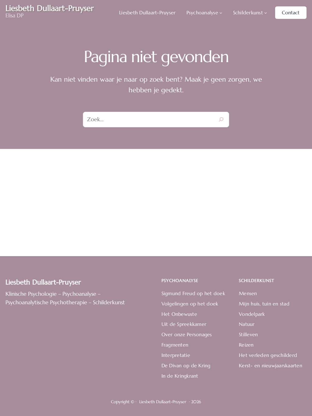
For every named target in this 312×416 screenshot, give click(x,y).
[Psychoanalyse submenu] (220, 12)
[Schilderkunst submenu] (265, 12)
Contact (291, 13)
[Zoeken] (221, 119)
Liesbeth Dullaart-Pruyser (43, 282)
